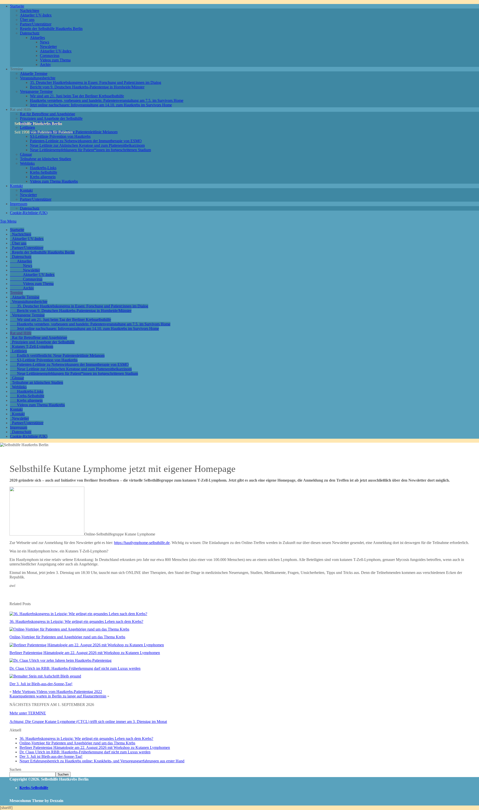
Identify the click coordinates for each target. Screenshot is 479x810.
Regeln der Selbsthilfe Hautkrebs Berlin (51, 28)
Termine (16, 292)
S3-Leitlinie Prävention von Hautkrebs (47, 360)
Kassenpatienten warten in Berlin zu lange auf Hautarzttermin (57, 696)
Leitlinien (19, 351)
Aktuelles (37, 37)
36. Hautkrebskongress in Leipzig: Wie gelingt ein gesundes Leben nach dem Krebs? (76, 621)
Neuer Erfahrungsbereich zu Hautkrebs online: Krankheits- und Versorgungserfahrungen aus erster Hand (101, 761)
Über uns (27, 19)
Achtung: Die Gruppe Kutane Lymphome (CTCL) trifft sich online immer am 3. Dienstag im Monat (88, 721)
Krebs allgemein (43, 177)
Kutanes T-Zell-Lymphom (32, 346)
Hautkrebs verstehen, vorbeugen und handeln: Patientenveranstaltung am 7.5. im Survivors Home (106, 100)
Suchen (15, 769)
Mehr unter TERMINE (27, 713)
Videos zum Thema (55, 60)
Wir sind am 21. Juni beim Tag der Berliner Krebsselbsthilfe (77, 96)
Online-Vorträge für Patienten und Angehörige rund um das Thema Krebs (67, 637)
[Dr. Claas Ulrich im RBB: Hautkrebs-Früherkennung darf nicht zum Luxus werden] (60, 660)
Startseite (17, 6)
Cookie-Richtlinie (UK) (28, 213)
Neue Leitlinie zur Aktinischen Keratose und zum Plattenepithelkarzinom (87, 145)
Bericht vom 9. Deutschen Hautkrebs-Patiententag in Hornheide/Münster (87, 87)
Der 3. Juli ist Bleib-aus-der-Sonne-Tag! (40, 684)
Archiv (45, 64)
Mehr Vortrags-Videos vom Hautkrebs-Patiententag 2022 (57, 691)
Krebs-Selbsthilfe (43, 172)
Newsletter (48, 46)
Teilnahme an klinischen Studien (45, 159)
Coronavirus (49, 55)
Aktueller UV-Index (36, 15)
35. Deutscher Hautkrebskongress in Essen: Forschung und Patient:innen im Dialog (95, 82)
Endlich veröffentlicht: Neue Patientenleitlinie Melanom (74, 132)
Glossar (26, 154)
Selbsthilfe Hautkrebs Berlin (38, 124)
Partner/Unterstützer (35, 24)
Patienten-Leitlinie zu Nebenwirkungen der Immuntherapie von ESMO (86, 141)
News (44, 42)
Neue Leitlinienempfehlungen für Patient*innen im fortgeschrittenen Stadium (90, 150)
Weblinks (27, 163)
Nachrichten (29, 10)
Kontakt (16, 186)
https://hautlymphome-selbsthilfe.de (142, 542)
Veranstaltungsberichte (37, 78)
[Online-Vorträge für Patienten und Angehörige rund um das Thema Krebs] (69, 629)
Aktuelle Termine (33, 73)
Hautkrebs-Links (43, 168)
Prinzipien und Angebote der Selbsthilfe (51, 118)
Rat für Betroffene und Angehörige (47, 114)
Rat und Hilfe (20, 333)
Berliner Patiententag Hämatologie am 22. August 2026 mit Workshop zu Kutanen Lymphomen (84, 653)
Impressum (18, 204)
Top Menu (8, 221)
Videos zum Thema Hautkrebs (54, 181)
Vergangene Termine (36, 91)
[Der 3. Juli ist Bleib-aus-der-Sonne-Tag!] (45, 676)
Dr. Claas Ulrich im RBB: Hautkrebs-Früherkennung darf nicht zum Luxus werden (74, 668)
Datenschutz (29, 33)
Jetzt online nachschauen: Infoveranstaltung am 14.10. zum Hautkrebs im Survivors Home (101, 105)
